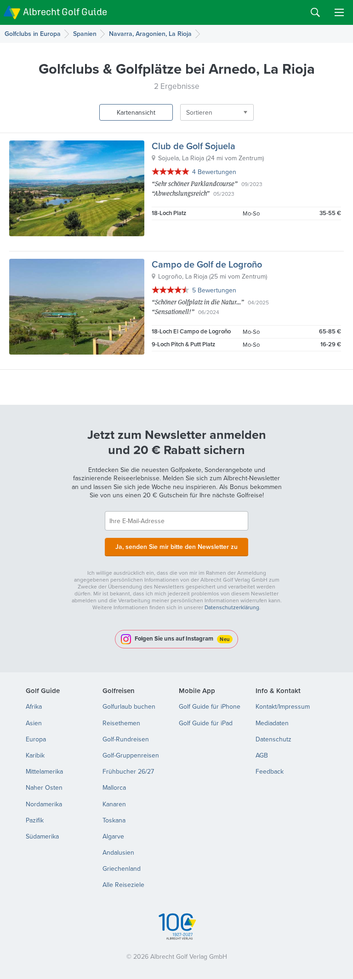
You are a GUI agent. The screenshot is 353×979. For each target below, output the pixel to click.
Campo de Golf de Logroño (207, 264)
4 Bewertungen (214, 171)
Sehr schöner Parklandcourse (194, 183)
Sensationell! (173, 311)
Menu (339, 12)
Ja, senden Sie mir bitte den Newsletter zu (176, 546)
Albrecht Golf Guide (65, 11)
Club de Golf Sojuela (193, 145)
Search (315, 12)
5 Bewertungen (214, 290)
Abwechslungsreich (180, 193)
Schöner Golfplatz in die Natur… (198, 301)
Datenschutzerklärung (232, 607)
